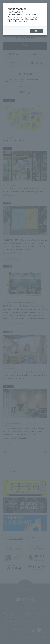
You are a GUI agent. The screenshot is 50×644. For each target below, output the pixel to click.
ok (36, 31)
